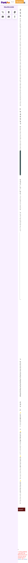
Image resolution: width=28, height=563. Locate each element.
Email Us (19, 559)
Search (20, 2)
